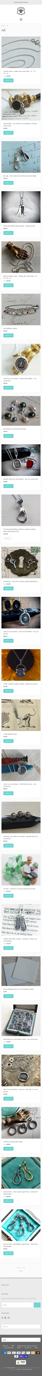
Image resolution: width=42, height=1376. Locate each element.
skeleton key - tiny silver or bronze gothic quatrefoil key (20, 581)
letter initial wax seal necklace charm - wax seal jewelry (20, 1039)
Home (3, 25)
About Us (5, 1346)
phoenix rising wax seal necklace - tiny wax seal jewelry (20, 479)
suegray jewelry (10, 1367)
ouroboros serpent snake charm (13, 1142)
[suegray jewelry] (21, 14)
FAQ (12, 1346)
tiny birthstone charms (10, 328)
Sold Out (7, 538)
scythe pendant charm (10, 734)
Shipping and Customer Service (27, 1346)
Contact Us (27, 1348)
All (7, 25)
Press (36, 1348)
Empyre (19, 1369)
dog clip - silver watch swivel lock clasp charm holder (19, 176)
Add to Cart (8, 80)
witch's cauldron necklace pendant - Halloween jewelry (20, 684)
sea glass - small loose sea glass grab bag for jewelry (19, 889)
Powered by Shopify (26, 1369)
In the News (5, 1285)
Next (21, 1271)
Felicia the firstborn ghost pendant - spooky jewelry (19, 226)
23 (24, 1268)
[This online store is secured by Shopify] (21, 1364)
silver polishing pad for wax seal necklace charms (18, 989)
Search (19, 1348)
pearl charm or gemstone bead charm (14, 429)
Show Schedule (9, 1348)
